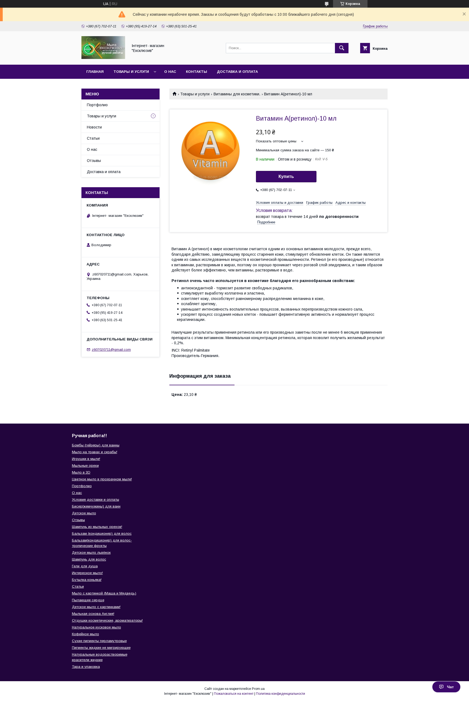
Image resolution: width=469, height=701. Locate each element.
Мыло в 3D (81, 472)
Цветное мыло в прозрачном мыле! (102, 479)
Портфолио (97, 105)
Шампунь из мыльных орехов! (97, 527)
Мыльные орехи (85, 466)
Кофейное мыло (85, 634)
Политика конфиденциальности (280, 694)
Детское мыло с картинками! (96, 607)
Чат (450, 687)
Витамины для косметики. (237, 94)
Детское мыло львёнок (91, 552)
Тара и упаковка (86, 667)
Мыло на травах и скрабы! (94, 452)
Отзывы (94, 160)
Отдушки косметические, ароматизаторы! (107, 620)
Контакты (196, 72)
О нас (170, 72)
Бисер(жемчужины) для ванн (96, 506)
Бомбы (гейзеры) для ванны (95, 445)
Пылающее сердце (88, 600)
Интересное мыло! (87, 573)
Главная (95, 72)
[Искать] (341, 48)
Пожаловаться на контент (233, 694)
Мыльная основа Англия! (93, 614)
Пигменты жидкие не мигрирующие (101, 648)
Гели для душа (85, 566)
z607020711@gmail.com (111, 350)
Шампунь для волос (89, 559)
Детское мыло (84, 513)
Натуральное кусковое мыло (96, 627)
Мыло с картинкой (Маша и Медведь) (104, 593)
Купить (286, 176)
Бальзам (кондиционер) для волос (102, 533)
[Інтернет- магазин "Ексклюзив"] (103, 57)
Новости (94, 127)
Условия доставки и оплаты (95, 499)
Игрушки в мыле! (86, 459)
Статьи (93, 138)
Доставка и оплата (237, 72)
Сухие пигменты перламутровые (99, 641)
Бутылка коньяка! (87, 580)
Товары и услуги (131, 72)
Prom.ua (258, 689)
